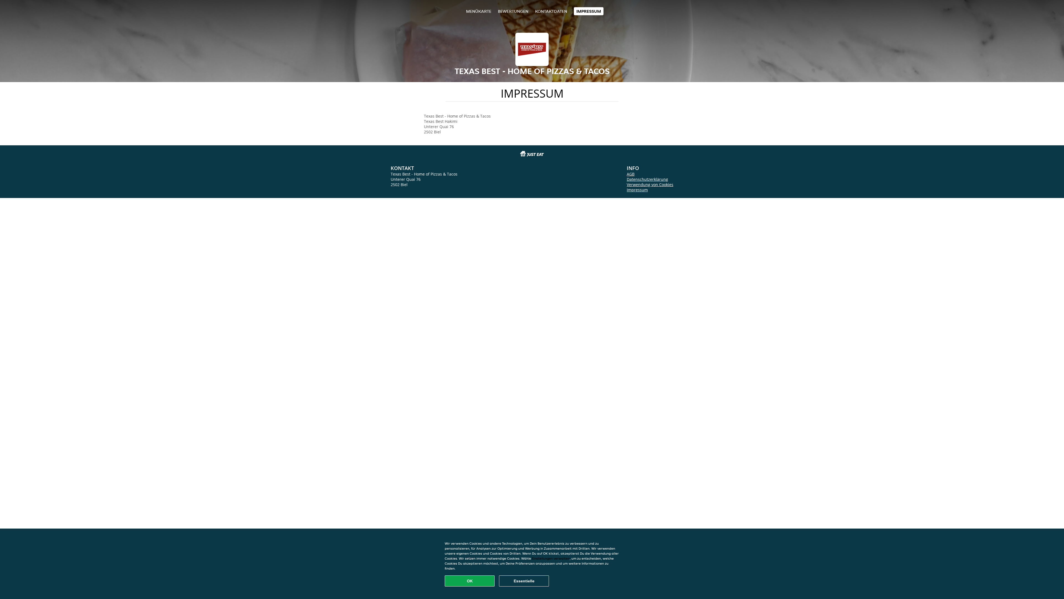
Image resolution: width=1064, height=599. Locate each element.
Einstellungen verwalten (551, 558)
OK (470, 581)
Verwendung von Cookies (650, 184)
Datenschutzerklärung (647, 179)
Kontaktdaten (551, 11)
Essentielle (524, 581)
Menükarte (478, 11)
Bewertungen (513, 11)
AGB (631, 174)
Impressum (588, 11)
